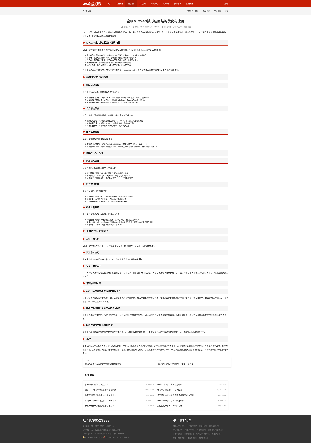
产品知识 (217, 11)
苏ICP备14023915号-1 (93, 437)
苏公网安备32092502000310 (117, 437)
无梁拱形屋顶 (179, 438)
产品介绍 (166, 4)
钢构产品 (154, 4)
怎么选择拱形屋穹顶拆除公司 (169, 406)
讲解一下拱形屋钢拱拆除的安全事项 (100, 400)
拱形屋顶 (177, 4)
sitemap (120, 434)
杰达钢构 (178, 430)
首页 (109, 4)
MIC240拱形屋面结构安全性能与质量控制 (175, 364)
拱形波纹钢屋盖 (215, 430)
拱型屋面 (189, 434)
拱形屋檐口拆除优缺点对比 (96, 384)
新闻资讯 (131, 4)
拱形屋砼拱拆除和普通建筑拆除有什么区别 (175, 395)
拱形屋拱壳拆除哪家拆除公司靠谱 (99, 406)
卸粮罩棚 (192, 438)
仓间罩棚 (201, 430)
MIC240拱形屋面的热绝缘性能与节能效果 (103, 364)
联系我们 (189, 4)
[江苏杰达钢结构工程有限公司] (92, 3)
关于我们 (119, 4)
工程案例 (142, 4)
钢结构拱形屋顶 (203, 434)
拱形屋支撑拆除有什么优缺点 (169, 390)
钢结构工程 (177, 27)
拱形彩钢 (177, 434)
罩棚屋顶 (203, 438)
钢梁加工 (190, 430)
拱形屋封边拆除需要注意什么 (169, 384)
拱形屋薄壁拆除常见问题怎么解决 (171, 400)
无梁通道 (216, 434)
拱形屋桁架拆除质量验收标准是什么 (100, 395)
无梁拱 (203, 426)
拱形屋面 (187, 27)
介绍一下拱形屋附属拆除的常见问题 (100, 390)
